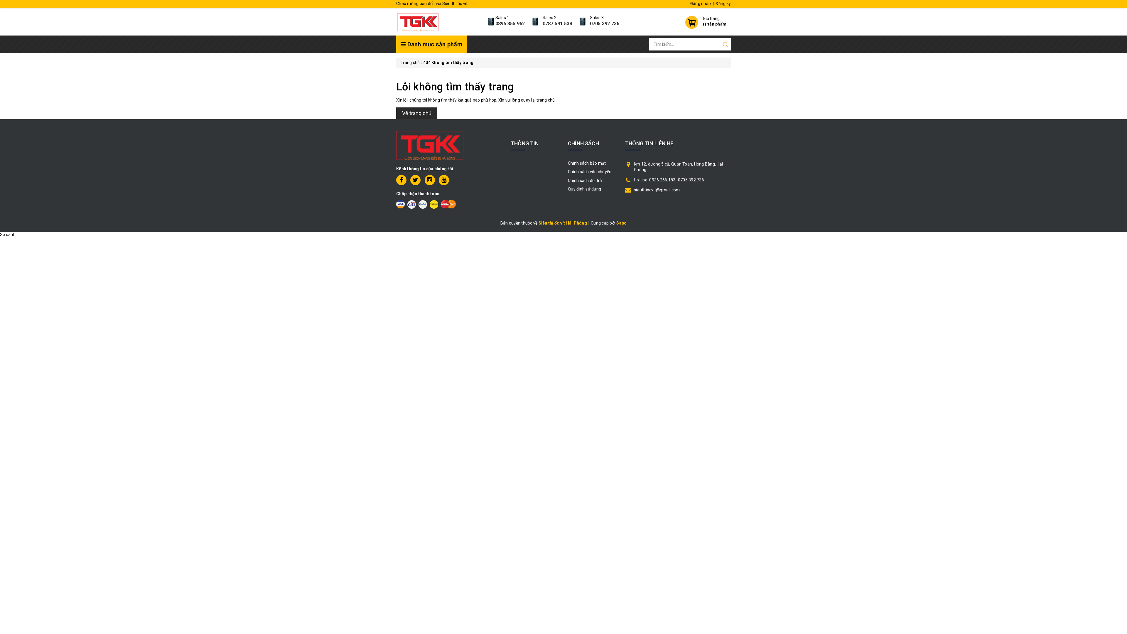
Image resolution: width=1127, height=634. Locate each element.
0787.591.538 (557, 23)
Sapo (621, 223)
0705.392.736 (605, 23)
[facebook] (401, 180)
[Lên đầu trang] (1118, 439)
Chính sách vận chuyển (589, 171)
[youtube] (444, 180)
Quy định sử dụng (584, 189)
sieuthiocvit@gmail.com (657, 190)
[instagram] (430, 180)
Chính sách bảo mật (587, 163)
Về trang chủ (416, 113)
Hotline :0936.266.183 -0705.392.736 (669, 180)
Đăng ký (723, 3)
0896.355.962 (510, 23)
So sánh (8, 234)
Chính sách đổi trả (585, 180)
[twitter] (415, 180)
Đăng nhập (700, 3)
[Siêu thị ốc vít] (418, 20)
